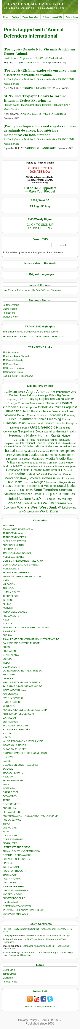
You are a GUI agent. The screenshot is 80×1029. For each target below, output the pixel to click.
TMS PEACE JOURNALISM (17, 553)
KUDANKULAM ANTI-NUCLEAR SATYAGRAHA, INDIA (30, 816)
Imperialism (18, 439)
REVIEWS (8, 757)
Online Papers (10, 309)
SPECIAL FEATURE (13, 772)
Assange (43, 395)
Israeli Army (42, 451)
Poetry (24, 478)
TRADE (6, 800)
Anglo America (37, 392)
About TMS (57, 17)
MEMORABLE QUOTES (15, 612)
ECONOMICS (10, 796)
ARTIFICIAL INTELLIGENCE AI (18, 714)
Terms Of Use (9, 974)
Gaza (35, 427)
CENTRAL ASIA (11, 655)
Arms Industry (28, 395)
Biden (52, 395)
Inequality (64, 439)
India (32, 439)
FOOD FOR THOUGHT (14, 871)
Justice (34, 455)
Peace (67, 474)
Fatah (40, 423)
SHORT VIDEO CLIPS (14, 898)
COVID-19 (45, 407)
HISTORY (8, 733)
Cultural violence (39, 411)
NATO (17, 466)
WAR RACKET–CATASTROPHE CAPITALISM (26, 627)
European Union (14, 423)
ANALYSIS (8, 588)
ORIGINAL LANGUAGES (34, 62)
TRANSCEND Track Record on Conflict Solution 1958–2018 (33, 336)
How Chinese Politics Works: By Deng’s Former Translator (32, 290)
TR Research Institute (14, 368)
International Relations (42, 446)
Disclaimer (8, 977)
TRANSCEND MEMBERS (16, 572)
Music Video (65, 462)
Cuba (23, 411)
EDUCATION (9, 651)
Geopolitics (26, 431)
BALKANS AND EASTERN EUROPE (21, 643)
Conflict (66, 403)
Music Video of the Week (15, 914)
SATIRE (7, 761)
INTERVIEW (9, 788)
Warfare (23, 507)
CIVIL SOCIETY (11, 835)
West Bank (48, 507)
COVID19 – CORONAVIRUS (17, 855)
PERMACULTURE (12, 812)
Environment (26, 419)
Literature (11, 458)
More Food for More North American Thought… (49, 935)
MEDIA (6, 663)
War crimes (58, 503)
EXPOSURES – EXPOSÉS (16, 729)
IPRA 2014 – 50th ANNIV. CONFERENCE (23, 910)
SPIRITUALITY (10, 875)
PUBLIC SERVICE (12, 820)
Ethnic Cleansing (49, 419)
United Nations (19, 499)
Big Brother (63, 395)
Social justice (66, 486)
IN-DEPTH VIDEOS (12, 894)
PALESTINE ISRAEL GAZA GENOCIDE (22, 686)
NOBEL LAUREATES (13, 557)
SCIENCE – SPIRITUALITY (16, 859)
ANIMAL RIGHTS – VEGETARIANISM (22, 851)
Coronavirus (12, 407)
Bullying (33, 399)
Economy (69, 415)
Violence (14, 503)
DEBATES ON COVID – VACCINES (20, 765)
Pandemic (55, 474)
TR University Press (13, 372)
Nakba (7, 466)
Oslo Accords (65, 470)
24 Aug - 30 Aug (40, 206)
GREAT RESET (10, 792)
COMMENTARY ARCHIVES (17, 906)
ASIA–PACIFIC (10, 631)
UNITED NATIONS (12, 702)
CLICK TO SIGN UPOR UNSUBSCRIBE (40, 226)
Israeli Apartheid (25, 450)
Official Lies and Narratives (39, 470)
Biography (12, 399)
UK (55, 493)
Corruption (29, 407)
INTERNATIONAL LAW (14, 690)
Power (47, 478)
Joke (9, 455)
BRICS (23, 398)
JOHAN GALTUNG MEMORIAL (18, 529)
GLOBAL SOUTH (11, 667)
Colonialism (51, 403)
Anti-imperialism (60, 391)
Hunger (66, 435)
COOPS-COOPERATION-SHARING (21, 564)
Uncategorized (10, 902)
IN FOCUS (8, 600)
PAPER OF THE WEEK (14, 541)
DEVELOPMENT (11, 804)
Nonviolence (31, 466)
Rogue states (67, 482)
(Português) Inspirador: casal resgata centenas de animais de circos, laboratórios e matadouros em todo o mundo (40, 130)
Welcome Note (10, 316)
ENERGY (7, 635)
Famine (31, 423)
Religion (39, 482)
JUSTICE (7, 623)
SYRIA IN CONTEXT (13, 698)
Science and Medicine (41, 485)
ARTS (6, 784)
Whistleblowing (67, 507)
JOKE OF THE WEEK (13, 886)
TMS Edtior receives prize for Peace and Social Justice (30, 331)
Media (50, 458)
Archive (15, 17)
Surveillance (24, 493)
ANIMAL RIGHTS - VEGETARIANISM (43, 113)
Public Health (13, 482)
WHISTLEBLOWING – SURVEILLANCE (23, 741)
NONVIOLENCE (11, 568)
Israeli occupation (62, 451)
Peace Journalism (31, 17)
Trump (47, 494)
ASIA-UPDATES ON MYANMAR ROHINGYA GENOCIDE (31, 639)
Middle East (64, 458)
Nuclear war (47, 466)
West (34, 507)
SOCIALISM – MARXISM (15, 725)
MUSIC (6, 831)
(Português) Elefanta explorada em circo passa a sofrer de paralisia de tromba (40, 72)
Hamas (61, 431)
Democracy (59, 411)
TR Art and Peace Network (16, 356)
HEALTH (7, 737)
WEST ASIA (9, 706)
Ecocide (42, 415)
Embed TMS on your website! (40, 1006)
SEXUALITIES (10, 843)
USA (36, 498)
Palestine (17, 474)
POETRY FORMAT (12, 878)
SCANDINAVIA (10, 694)
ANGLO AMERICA (12, 615)
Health (71, 431)
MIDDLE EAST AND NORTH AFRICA (21, 682)
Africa (21, 391)
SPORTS (7, 863)
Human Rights (49, 435)
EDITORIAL (9, 525)
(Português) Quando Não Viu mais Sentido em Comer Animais (39, 51)
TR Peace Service (12, 364)
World (44, 511)
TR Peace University (13, 360)
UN (73, 494)
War (46, 503)
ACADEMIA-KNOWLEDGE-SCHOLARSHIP (25, 710)
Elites (12, 419)
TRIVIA (6, 823)
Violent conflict (32, 503)
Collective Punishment (30, 403)
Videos (46, 17)
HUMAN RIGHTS (11, 592)
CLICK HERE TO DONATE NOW (40, 170)
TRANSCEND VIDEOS (14, 537)
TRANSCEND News (13, 533)
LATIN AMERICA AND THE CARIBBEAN (23, 670)
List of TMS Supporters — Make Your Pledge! (40, 190)
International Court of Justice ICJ (40, 443)
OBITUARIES (9, 882)
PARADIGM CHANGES (14, 749)
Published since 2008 (40, 1023)
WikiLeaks (33, 511)
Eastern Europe (26, 415)
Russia (8, 486)
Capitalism (47, 399)
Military (12, 462)
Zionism (55, 511)
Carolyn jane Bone (12, 935)
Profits (57, 478)
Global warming (45, 431)
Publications (9, 313)
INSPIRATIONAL (11, 867)
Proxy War (68, 478)
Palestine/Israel (36, 474)
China (60, 399)
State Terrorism (46, 490)
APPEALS (8, 678)
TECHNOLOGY (10, 596)
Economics (55, 415)
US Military (64, 499)
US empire (48, 498)
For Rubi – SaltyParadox (15, 929)
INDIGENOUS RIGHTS (14, 745)
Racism (28, 482)
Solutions (26, 490)
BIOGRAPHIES (10, 549)
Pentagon (12, 478)
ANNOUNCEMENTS (13, 545)
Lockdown (25, 458)
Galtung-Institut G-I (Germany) (18, 376)
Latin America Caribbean (56, 454)
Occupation (13, 470)
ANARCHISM (9, 808)
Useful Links (9, 970)
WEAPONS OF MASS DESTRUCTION (22, 576)
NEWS (6, 619)
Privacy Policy (10, 981)
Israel (10, 450)
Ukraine (64, 494)
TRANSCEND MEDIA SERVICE (34, 4)
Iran (73, 446)
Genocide (49, 427)
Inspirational (12, 443)
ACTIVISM (8, 608)
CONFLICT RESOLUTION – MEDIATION (23, 561)
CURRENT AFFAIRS (13, 839)
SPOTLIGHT (9, 674)
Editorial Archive (11, 305)
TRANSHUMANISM (13, 780)
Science (20, 485)
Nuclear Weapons (65, 466)
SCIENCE (8, 769)
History (31, 435)
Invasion (65, 446)
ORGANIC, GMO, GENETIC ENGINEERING (25, 753)
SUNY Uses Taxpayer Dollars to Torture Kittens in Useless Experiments (35, 98)
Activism (10, 392)
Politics (35, 478)
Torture (37, 493)
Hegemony (17, 435)
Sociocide (13, 490)
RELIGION (8, 776)
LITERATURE (10, 827)
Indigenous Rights (46, 439)
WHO (22, 511)
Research (52, 482)
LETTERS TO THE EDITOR (16, 847)
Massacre (38, 458)
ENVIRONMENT (11, 721)
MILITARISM (9, 584)
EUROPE (7, 659)
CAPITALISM (9, 718)
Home (5, 17)
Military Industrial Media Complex (37, 462)
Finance (49, 423)
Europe (66, 419)
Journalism (20, 454)
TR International (11, 352)
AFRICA (7, 604)
